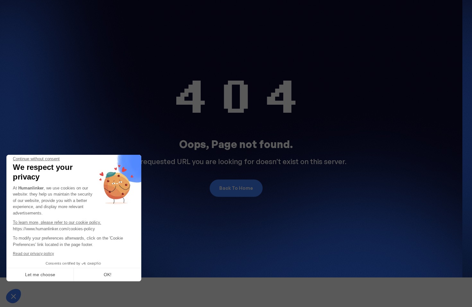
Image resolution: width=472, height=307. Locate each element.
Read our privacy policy (33, 253)
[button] (13, 296)
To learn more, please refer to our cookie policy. (57, 222)
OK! (107, 274)
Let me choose (40, 274)
